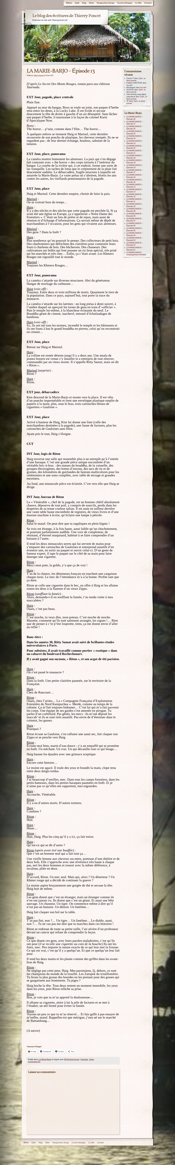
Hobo (91, 3)
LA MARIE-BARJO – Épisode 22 (134, 147)
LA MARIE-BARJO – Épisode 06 (134, 224)
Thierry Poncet (38, 75)
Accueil (129, 85)
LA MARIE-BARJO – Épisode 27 (134, 123)
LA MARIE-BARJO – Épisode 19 (134, 161)
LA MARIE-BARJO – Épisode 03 (134, 239)
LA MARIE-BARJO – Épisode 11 (134, 200)
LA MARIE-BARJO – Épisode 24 (134, 137)
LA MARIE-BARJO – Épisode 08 (134, 215)
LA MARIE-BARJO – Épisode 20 (134, 157)
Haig (84, 3)
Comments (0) (34, 1062)
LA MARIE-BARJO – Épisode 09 (134, 210)
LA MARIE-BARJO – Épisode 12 (134, 195)
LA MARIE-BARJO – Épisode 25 (134, 132)
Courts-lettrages (124, 3)
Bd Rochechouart (71, 1059)
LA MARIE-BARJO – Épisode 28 (134, 118)
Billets (69, 3)
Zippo (91, 1059)
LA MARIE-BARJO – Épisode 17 (134, 171)
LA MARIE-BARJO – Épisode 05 (134, 229)
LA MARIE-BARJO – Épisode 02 (134, 244)
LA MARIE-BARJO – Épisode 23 (134, 142)
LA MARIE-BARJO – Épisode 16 (134, 176)
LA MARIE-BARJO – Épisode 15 (134, 181)
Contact (148, 3)
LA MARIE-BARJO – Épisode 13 (134, 190)
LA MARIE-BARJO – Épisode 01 (134, 249)
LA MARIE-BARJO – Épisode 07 (134, 220)
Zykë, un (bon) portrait (136, 79)
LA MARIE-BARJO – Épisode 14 (134, 186)
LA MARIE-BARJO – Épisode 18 (134, 166)
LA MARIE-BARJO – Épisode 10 (134, 205)
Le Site (138, 3)
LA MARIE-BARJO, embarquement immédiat (136, 253)
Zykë (77, 3)
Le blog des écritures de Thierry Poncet (66, 16)
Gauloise (84, 1059)
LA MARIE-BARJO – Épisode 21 (134, 152)
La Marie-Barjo (45, 1059)
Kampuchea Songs (105, 3)
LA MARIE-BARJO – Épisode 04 (134, 234)
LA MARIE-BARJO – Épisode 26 (134, 127)
